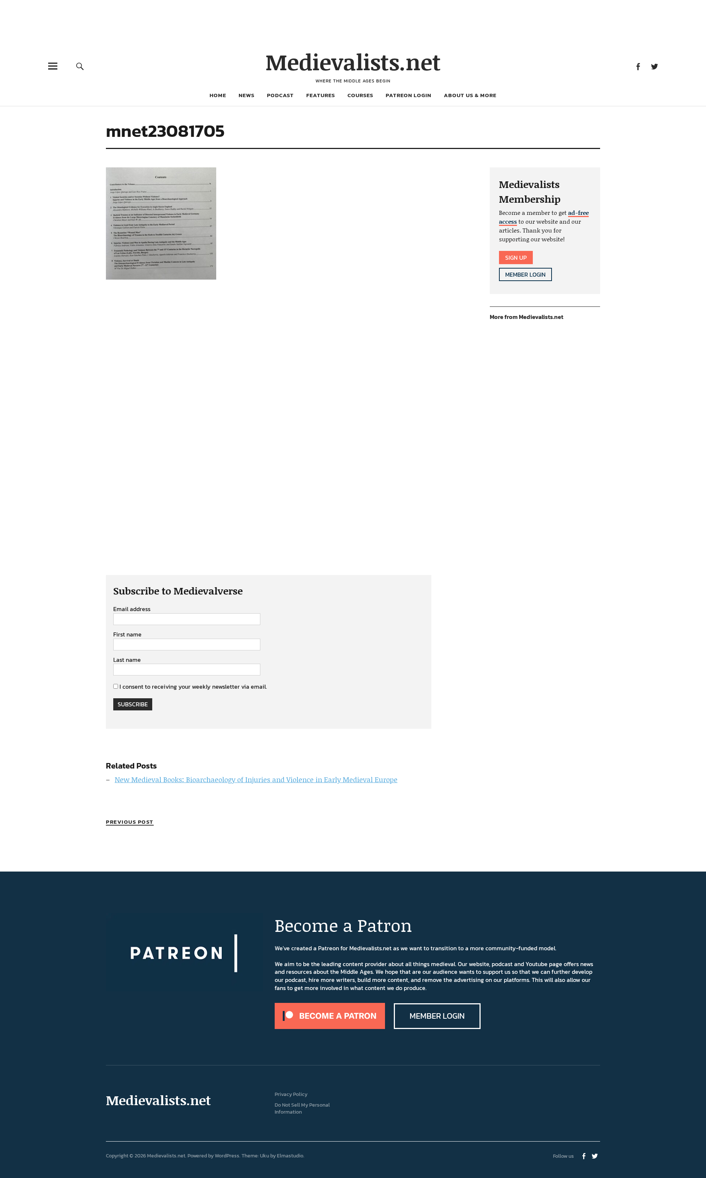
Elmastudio (290, 1156)
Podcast (280, 95)
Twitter (654, 66)
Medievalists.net (353, 61)
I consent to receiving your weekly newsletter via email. (193, 686)
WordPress (227, 1156)
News (246, 95)
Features (320, 95)
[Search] (80, 66)
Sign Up (516, 257)
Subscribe (133, 704)
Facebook (638, 66)
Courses (360, 95)
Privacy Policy (291, 1094)
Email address (131, 609)
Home (218, 95)
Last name (127, 660)
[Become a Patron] (330, 1026)
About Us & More (470, 95)
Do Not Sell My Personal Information (302, 1108)
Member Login (525, 274)
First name (127, 635)
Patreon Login (408, 95)
